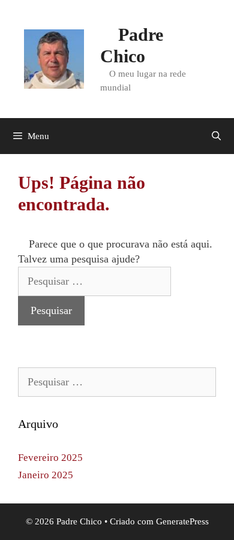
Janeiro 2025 (45, 475)
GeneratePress (182, 521)
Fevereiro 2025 (50, 457)
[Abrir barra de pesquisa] (216, 136)
